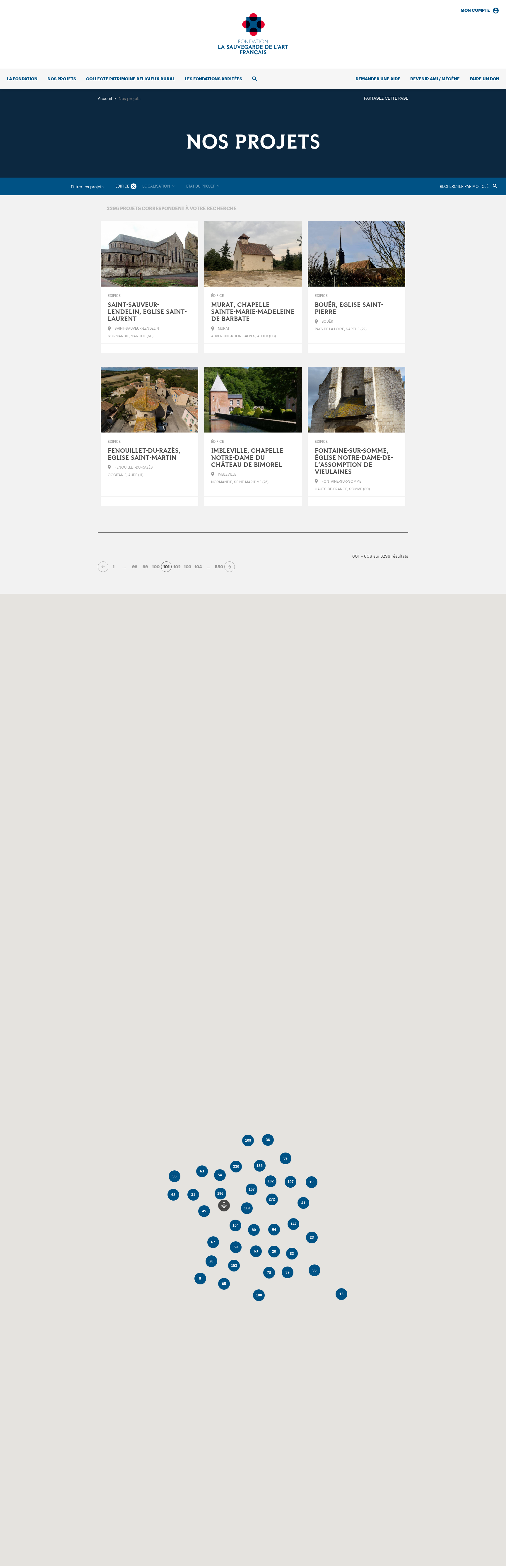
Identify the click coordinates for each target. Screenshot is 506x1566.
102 (177, 566)
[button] (224, 1205)
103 (187, 566)
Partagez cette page (386, 98)
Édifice (122, 186)
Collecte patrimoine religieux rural (130, 78)
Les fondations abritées (213, 78)
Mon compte (475, 10)
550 (219, 566)
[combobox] (158, 186)
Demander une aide (377, 78)
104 (198, 566)
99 (145, 566)
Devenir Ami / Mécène (435, 78)
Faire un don (484, 78)
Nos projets (61, 78)
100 (156, 566)
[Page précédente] (103, 566)
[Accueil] (253, 34)
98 (134, 566)
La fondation (22, 78)
